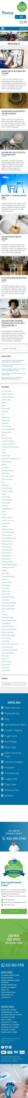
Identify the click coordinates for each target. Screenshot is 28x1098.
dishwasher (4, 423)
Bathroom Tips (5, 400)
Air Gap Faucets (6, 391)
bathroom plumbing (7, 397)
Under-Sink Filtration (7, 626)
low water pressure (7, 491)
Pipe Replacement (7, 509)
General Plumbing (8, 987)
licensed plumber (6, 488)
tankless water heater (8, 606)
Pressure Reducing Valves (9, 564)
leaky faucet (5, 485)
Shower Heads (5, 594)
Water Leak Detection (8, 653)
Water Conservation (7, 632)
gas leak (3, 464)
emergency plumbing (7, 444)
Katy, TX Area (6, 1020)
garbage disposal (6, 461)
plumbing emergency (7, 532)
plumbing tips (5, 559)
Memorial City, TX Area (10, 1025)
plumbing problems (7, 544)
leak (2, 482)
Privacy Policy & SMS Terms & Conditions (11, 1060)
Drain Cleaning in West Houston (10, 981)
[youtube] (23, 28)
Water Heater (5, 641)
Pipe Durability (5, 503)
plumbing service (6, 553)
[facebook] (20, 28)
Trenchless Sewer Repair (8, 620)
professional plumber (8, 567)
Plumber (4, 514)
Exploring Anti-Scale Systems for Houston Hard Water (13, 153)
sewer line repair (6, 582)
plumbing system (6, 556)
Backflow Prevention (7, 394)
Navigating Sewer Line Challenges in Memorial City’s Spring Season (12, 378)
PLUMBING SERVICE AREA (10, 975)
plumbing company (7, 529)
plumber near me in (7, 520)
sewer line (4, 579)
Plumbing (4, 526)
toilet (3, 612)
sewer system (5, 588)
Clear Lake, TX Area (8, 1010)
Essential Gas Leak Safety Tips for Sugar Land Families (13, 374)
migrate (3, 494)
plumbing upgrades (7, 562)
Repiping (4, 570)
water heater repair (7, 647)
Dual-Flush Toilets (6, 438)
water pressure (6, 665)
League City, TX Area (9, 1022)
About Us (5, 990)
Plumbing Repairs (6, 550)
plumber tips (5, 523)
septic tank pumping (7, 576)
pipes (3, 511)
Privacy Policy (5, 1059)
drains (3, 435)
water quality (5, 667)
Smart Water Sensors (7, 597)
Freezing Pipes (5, 456)
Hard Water (5, 467)
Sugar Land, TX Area (9, 1032)
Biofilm (3, 406)
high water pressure (7, 470)
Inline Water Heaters (7, 476)
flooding (3, 453)
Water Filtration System (8, 635)
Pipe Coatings (5, 497)
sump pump (5, 600)
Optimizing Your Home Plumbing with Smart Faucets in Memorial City (12, 361)
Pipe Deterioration (7, 500)
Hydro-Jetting (5, 473)
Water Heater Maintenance (9, 644)
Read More (17, 89)
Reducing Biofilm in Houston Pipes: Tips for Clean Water (13, 112)
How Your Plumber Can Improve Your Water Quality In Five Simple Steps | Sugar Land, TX (13, 323)
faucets (3, 450)
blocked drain (5, 408)
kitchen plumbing (6, 479)
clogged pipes (5, 420)
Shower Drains (5, 591)
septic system (5, 573)
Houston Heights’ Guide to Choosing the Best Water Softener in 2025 (13, 369)
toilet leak (4, 614)
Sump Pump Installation (8, 603)
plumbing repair (6, 547)
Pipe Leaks (4, 506)
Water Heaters (7, 978)
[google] (26, 28)
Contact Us (5, 997)
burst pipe (4, 411)
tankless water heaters (8, 609)
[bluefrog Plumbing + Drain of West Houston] (7, 13)
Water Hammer (6, 638)
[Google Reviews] (23, 23)
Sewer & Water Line (8, 985)
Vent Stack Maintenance (8, 629)
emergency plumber (7, 441)
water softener (5, 670)
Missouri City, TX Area (9, 1027)
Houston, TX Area (8, 1017)
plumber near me (6, 517)
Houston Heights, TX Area (11, 1015)
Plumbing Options (6, 541)
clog (2, 414)
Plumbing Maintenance (8, 538)
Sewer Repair (5, 585)
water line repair (6, 662)
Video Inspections (8, 992)
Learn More (14, 911)
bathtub (3, 403)
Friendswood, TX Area (10, 1012)
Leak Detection (7, 995)
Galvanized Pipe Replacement (10, 459)
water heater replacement (9, 650)
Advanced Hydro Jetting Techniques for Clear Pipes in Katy (13, 365)
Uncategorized (5, 623)
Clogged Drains (6, 417)
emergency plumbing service (10, 447)
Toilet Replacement (7, 617)
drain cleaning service (8, 429)
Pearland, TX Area (8, 1030)
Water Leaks (5, 656)
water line (4, 659)
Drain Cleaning (5, 426)
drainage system (6, 432)
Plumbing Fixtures (6, 535)
